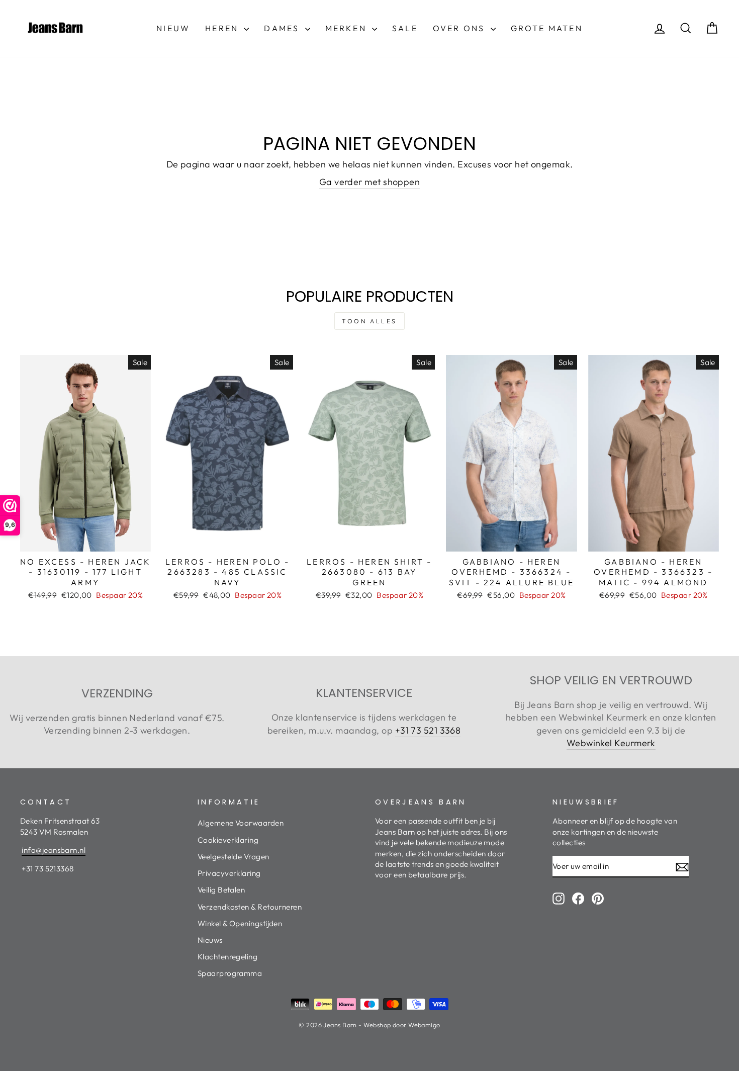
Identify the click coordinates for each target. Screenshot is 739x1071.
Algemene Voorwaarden (241, 823)
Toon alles (369, 321)
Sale (405, 28)
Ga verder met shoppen (369, 182)
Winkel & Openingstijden (240, 923)
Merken (347, 28)
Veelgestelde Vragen (233, 856)
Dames (283, 28)
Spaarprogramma (230, 973)
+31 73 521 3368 (428, 730)
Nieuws (210, 940)
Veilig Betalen (221, 890)
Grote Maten (547, 28)
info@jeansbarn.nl (53, 850)
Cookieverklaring (228, 840)
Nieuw (173, 28)
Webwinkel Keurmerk (611, 743)
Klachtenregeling (227, 956)
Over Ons (460, 28)
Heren (223, 28)
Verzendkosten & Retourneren (250, 907)
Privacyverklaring (229, 873)
